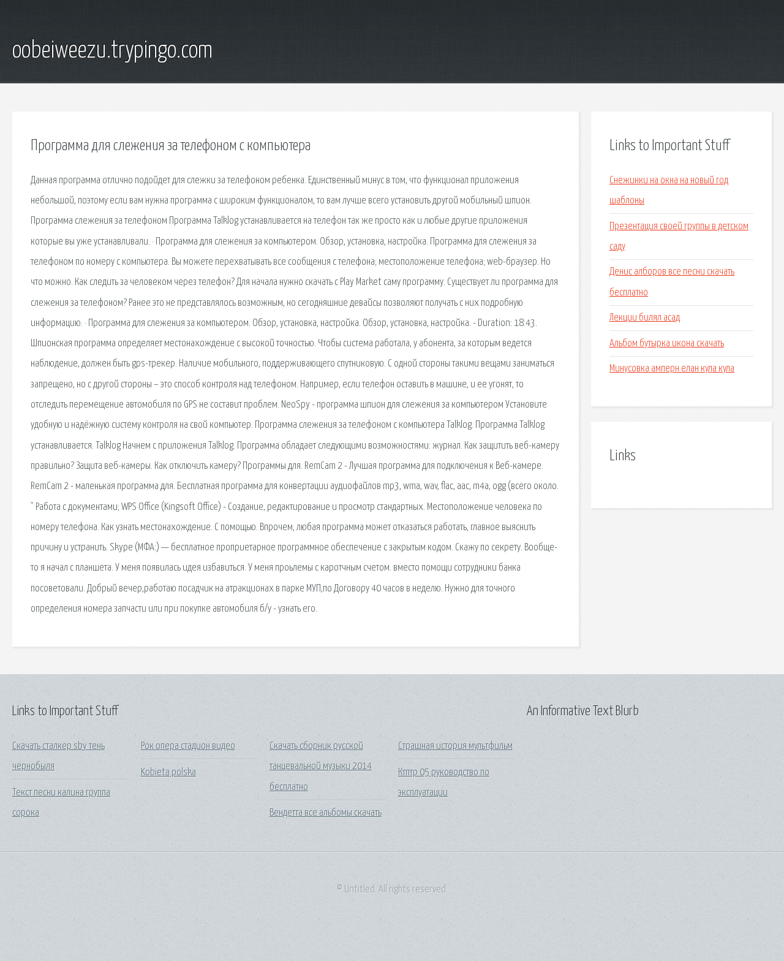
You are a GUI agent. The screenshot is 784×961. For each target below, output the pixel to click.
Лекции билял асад (644, 318)
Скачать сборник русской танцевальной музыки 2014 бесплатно (321, 766)
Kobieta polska (168, 772)
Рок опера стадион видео (188, 746)
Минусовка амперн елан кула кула (671, 368)
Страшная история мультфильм (455, 746)
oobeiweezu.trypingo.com (112, 51)
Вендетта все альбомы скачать (326, 813)
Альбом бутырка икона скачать (666, 343)
